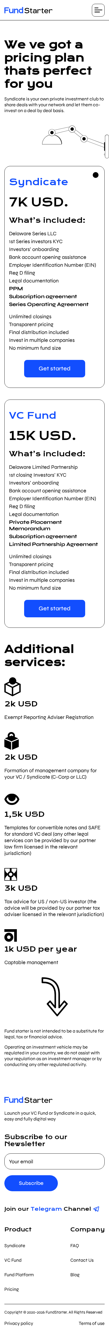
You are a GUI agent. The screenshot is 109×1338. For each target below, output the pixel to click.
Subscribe (31, 1183)
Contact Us (82, 1260)
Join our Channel (47, 1209)
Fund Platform (19, 1274)
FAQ (74, 1245)
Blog (75, 1274)
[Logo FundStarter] (28, 10)
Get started (55, 368)
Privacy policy (18, 1323)
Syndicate (14, 1245)
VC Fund (13, 1260)
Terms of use (92, 1323)
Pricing (11, 1289)
